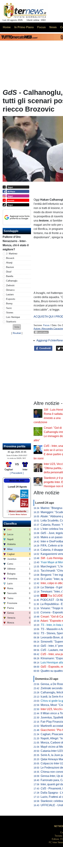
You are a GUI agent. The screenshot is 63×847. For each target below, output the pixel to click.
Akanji (9, 262)
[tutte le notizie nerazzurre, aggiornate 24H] (25, 10)
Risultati (17, 333)
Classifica (10, 523)
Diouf (8, 271)
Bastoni (10, 267)
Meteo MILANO (16, 481)
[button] (17, 327)
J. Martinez (12, 253)
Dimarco (10, 290)
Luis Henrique (13, 317)
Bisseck (10, 258)
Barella (9, 276)
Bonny (9, 303)
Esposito (10, 299)
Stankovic (11, 321)
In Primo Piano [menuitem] (24, 27)
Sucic (9, 308)
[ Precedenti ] (17, 473)
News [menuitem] (53, 27)
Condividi (45, 348)
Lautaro (10, 294)
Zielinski (10, 285)
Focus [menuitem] (41, 27)
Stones (9, 312)
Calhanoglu (11, 280)
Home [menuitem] (7, 27)
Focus (46, 325)
